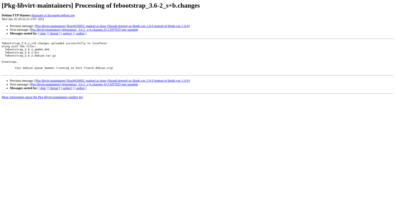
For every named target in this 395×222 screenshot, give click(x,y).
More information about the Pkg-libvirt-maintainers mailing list (42, 97)
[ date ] (43, 33)
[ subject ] (67, 33)
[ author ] (80, 33)
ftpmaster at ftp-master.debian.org (53, 15)
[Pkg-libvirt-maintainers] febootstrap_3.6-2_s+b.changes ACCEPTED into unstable (84, 29)
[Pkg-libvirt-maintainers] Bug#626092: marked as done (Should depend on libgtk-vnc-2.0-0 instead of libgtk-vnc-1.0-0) (112, 26)
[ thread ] (54, 33)
